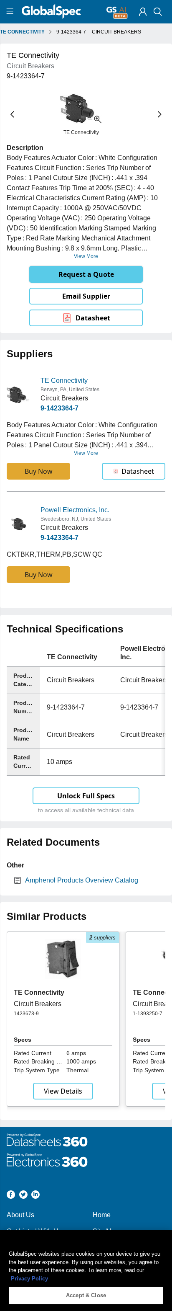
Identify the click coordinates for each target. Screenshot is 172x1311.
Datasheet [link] (93, 318)
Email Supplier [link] (86, 296)
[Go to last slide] (12, 114)
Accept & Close (86, 1295)
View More (86, 256)
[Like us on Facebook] (11, 1196)
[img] (143, 12)
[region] (86, 1270)
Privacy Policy (29, 1278)
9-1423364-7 (59, 408)
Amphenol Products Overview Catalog (81, 880)
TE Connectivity (64, 380)
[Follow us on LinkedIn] (35, 1196)
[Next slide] (159, 114)
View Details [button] (63, 1091)
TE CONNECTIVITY (22, 32)
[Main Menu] (11, 11)
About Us (20, 1214)
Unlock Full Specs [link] (86, 795)
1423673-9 (26, 1014)
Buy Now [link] (39, 471)
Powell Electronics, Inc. (74, 510)
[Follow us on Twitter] (23, 1196)
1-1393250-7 (147, 1014)
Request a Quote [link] (86, 274)
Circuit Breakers (37, 1003)
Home (102, 1214)
